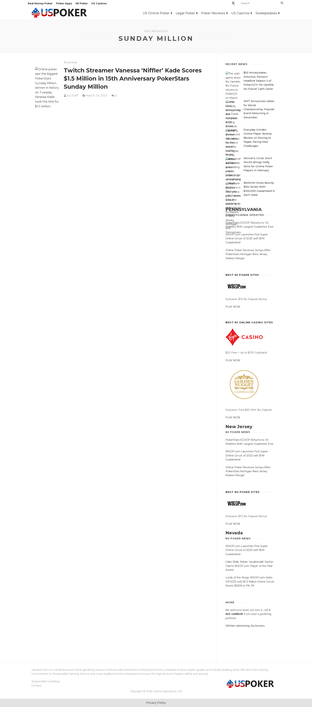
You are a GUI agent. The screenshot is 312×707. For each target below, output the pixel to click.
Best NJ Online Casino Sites (249, 322)
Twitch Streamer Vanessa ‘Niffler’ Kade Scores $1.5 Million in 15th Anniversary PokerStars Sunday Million (133, 78)
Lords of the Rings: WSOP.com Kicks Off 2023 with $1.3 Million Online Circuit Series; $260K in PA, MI (250, 581)
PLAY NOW (233, 306)
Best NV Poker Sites (243, 492)
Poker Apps (64, 3)
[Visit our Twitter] (233, 3)
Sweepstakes (266, 13)
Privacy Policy (156, 702)
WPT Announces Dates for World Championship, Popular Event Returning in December (259, 109)
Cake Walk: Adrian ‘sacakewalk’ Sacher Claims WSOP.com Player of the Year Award (249, 566)
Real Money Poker (40, 3)
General (71, 62)
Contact (36, 685)
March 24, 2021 (96, 95)
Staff (74, 95)
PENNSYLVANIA (244, 209)
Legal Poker (185, 13)
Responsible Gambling (45, 681)
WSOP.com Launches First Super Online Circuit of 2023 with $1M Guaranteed (247, 238)
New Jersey (239, 426)
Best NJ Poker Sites (242, 275)
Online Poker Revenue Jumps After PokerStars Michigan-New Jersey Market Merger (248, 254)
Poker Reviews (213, 13)
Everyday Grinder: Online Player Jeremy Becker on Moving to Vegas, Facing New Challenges (258, 138)
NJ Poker (82, 3)
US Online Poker (156, 13)
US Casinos (99, 3)
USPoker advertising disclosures (245, 625)
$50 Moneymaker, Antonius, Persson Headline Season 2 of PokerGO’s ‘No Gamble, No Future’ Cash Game (259, 80)
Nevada (234, 532)
